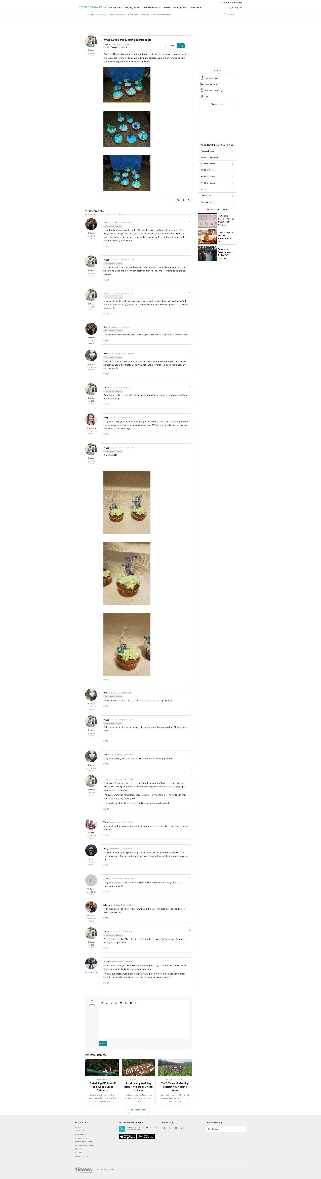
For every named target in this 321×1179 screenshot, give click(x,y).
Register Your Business (84, 1145)
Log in (230, 7)
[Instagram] (182, 1128)
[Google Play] (146, 1139)
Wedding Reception (209, 164)
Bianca (106, 353)
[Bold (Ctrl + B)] (102, 1003)
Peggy (105, 44)
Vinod (106, 822)
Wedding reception (117, 15)
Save (171, 45)
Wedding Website (82, 1156)
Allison (106, 905)
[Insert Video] (131, 1003)
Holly (105, 848)
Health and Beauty (209, 176)
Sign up (238, 7)
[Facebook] (164, 1128)
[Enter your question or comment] (144, 1021)
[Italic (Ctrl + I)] (107, 1003)
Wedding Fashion (208, 183)
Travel (203, 189)
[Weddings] (92, 8)
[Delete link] (111, 1003)
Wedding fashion (212, 84)
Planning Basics (207, 151)
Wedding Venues (132, 7)
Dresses (166, 7)
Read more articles (138, 1110)
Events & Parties (208, 202)
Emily (105, 417)
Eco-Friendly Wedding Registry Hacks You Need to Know (138, 1087)
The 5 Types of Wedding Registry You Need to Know (175, 1087)
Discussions (133, 15)
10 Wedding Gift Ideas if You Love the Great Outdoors (102, 1087)
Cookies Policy (81, 1138)
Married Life (206, 195)
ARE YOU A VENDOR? (232, 3)
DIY (206, 96)
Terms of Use (80, 1131)
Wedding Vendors (151, 7)
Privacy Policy (80, 1134)
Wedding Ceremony (209, 157)
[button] (177, 200)
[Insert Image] (126, 1003)
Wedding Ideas (180, 7)
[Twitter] (170, 1128)
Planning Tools (115, 7)
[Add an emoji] (121, 1003)
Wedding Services (208, 170)
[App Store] (127, 1139)
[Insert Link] (116, 1003)
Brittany (107, 961)
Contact (78, 1127)
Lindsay (106, 878)
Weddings (90, 15)
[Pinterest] (176, 1128)
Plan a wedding (211, 78)
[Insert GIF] (135, 1003)
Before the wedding (213, 90)
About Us (79, 1149)
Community (195, 7)
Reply (180, 45)
